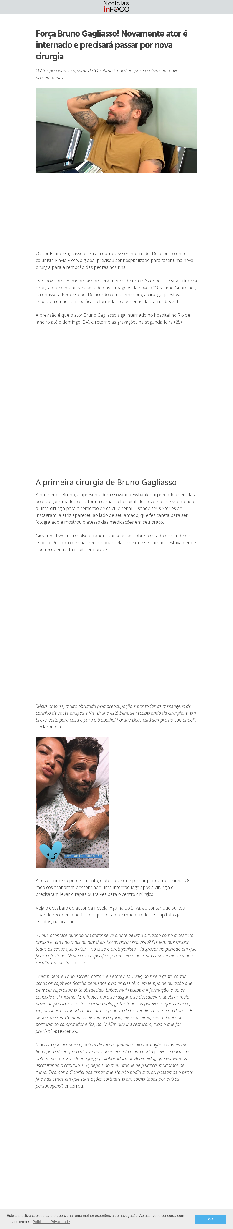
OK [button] (210, 1219)
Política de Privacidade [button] (51, 1222)
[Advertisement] (116, 212)
